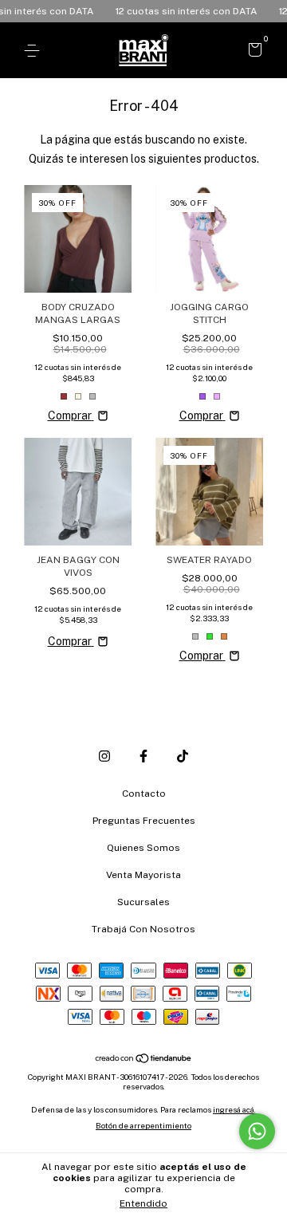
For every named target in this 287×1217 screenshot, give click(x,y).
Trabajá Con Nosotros (143, 929)
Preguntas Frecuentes (143, 820)
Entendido (143, 1203)
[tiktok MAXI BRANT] (182, 756)
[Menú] (34, 51)
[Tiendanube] (144, 1059)
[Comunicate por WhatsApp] (257, 1131)
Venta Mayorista (143, 874)
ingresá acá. (234, 1109)
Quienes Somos (143, 847)
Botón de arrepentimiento (143, 1125)
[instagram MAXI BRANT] (104, 756)
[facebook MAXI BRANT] (143, 756)
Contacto (144, 793)
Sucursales (143, 902)
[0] (252, 51)
